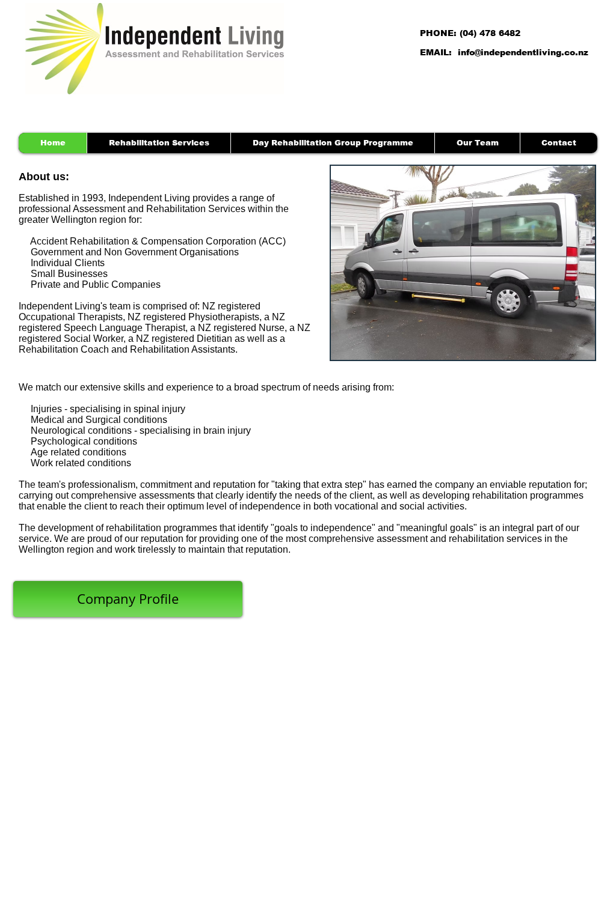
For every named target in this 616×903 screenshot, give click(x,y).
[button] (463, 263)
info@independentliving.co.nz (523, 52)
